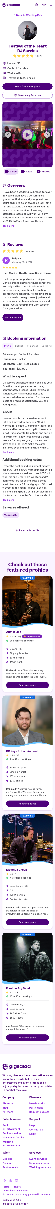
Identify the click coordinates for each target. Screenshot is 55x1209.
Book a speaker (11, 1133)
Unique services (39, 1163)
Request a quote (39, 1111)
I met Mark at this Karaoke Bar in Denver (27, 273)
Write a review (13, 317)
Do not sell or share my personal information (26, 1194)
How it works (37, 1103)
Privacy (17, 1186)
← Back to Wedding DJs (27, 15)
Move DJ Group (16, 869)
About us (7, 1103)
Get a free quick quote (27, 86)
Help (32, 1125)
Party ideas (36, 1107)
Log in (33, 1133)
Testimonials (10, 1167)
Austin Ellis (13, 631)
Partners (7, 1111)
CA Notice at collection (15, 1190)
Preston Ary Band (18, 988)
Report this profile (29, 530)
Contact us (36, 1129)
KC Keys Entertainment (22, 751)
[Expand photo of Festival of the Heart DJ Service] (27, 30)
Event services (38, 1158)
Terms (5, 1186)
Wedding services (40, 1167)
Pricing (6, 1163)
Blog (5, 1107)
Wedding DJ (14, 73)
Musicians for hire (13, 1137)
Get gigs (7, 1158)
